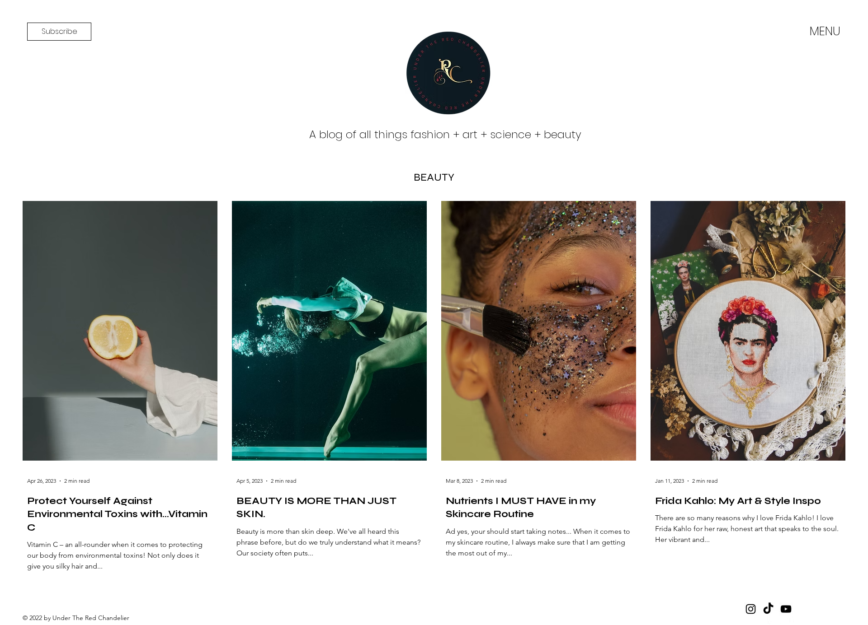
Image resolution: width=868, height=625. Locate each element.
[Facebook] (790, 617)
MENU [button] (825, 31)
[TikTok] (768, 609)
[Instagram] (774, 617)
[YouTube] (786, 609)
